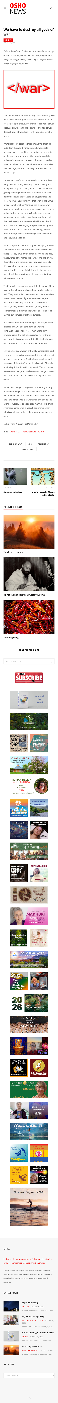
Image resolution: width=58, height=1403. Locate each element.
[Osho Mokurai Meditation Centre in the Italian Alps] (39, 816)
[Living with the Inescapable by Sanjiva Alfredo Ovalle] (39, 989)
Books (25, 1337)
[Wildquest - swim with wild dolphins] (19, 1161)
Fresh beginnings (12, 637)
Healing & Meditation (32, 1321)
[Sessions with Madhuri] (29, 924)
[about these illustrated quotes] (29, 1225)
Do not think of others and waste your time (24, 594)
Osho (30, 444)
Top (29, 1398)
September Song (30, 1302)
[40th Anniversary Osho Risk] (29, 859)
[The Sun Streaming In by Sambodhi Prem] (29, 1054)
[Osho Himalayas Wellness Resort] (29, 967)
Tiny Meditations (30, 1351)
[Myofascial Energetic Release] (39, 751)
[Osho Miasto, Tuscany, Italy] (29, 1011)
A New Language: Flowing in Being (38, 1332)
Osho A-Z (8, 40)
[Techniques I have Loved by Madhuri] (29, 1118)
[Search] (49, 8)
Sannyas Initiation (13, 491)
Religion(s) (43, 444)
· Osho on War (15, 444)
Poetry (25, 1307)
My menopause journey (33, 1316)
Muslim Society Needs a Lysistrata (43, 493)
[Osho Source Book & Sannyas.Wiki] (39, 1076)
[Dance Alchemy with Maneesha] (29, 1097)
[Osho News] (18, 8)
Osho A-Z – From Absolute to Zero (27, 431)
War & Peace (28, 449)
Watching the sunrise (14, 552)
